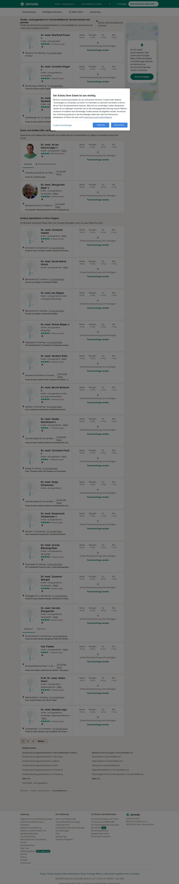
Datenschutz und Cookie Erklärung (98, 117)
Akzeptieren (119, 125)
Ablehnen (101, 125)
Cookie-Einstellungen (62, 125)
